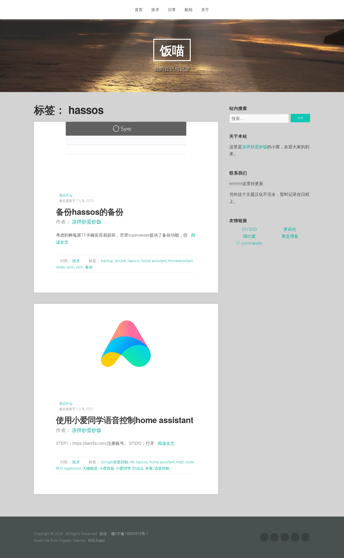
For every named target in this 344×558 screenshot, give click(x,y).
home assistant (153, 261)
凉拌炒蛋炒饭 (86, 222)
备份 (89, 267)
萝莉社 (290, 229)
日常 (172, 9)
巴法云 (138, 468)
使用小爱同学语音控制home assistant (124, 420)
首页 (139, 9)
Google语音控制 (114, 462)
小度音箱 (106, 468)
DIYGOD (249, 229)
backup (107, 261)
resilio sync (65, 267)
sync (80, 267)
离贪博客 (290, 236)
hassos (134, 261)
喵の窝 (249, 236)
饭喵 (172, 50)
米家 (149, 468)
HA (132, 462)
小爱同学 (123, 468)
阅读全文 (166, 443)
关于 (205, 9)
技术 (155, 9)
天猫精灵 (90, 468)
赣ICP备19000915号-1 (129, 534)
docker (120, 261)
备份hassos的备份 (89, 211)
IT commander (249, 243)
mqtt (180, 462)
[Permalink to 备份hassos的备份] (126, 149)
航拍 (189, 9)
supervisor (72, 468)
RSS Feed (96, 540)
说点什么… (66, 195)
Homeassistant (180, 261)
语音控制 (161, 468)
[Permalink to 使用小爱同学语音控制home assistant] (126, 344)
